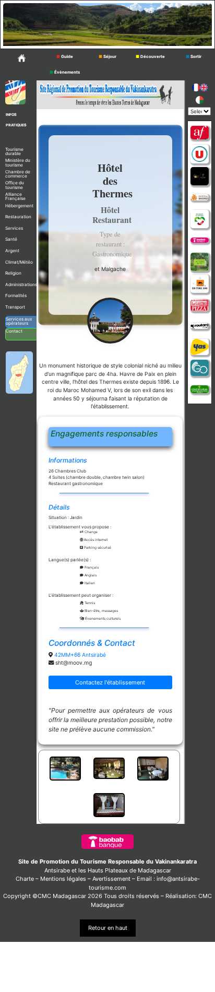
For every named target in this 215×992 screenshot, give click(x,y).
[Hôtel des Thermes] (110, 320)
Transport (15, 307)
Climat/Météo (19, 262)
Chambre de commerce (17, 174)
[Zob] (199, 284)
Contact (14, 331)
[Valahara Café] (199, 176)
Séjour (107, 56)
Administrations (21, 284)
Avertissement (111, 878)
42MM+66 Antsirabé (80, 655)
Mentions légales (63, 878)
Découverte (150, 56)
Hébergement (19, 205)
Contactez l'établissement (110, 682)
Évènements (65, 72)
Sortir (193, 56)
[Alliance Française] (199, 133)
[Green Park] (199, 262)
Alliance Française (15, 196)
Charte (25, 878)
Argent (12, 250)
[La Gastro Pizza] (199, 305)
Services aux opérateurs (19, 321)
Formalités (16, 295)
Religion (13, 273)
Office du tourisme (14, 185)
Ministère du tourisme (17, 162)
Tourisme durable (14, 151)
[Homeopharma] (199, 388)
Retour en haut (107, 927)
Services (14, 228)
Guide (64, 56)
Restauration (18, 216)
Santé (11, 239)
